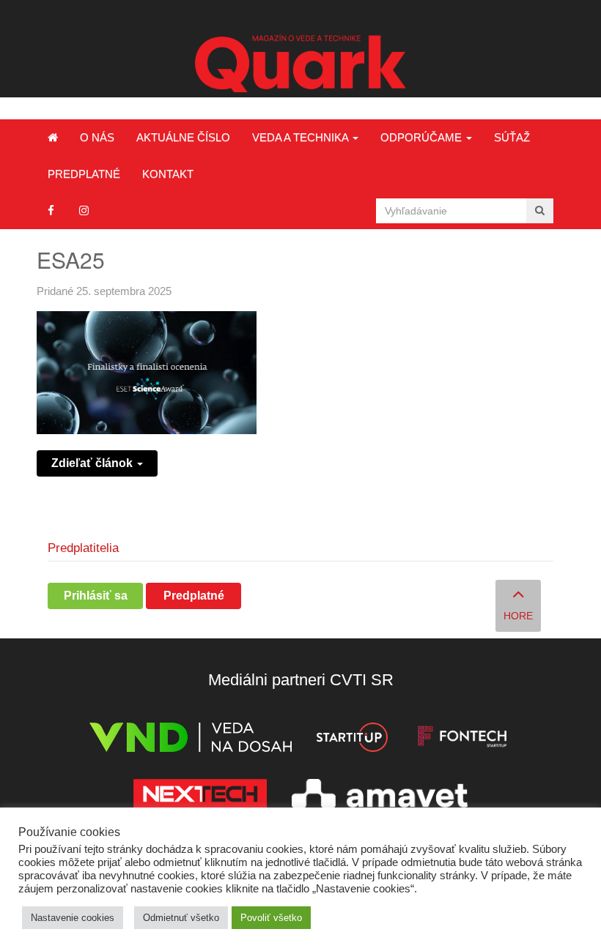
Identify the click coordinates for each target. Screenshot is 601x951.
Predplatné (84, 174)
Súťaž (512, 137)
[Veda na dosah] (190, 740)
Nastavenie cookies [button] (72, 917)
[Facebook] (51, 210)
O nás (97, 137)
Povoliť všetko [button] (271, 917)
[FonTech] (462, 740)
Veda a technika (301, 137)
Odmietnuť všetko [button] (181, 917)
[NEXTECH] (200, 796)
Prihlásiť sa (96, 595)
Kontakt (167, 174)
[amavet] (380, 796)
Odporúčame (422, 137)
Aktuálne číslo (183, 137)
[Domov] (53, 137)
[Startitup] (352, 740)
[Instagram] (84, 210)
